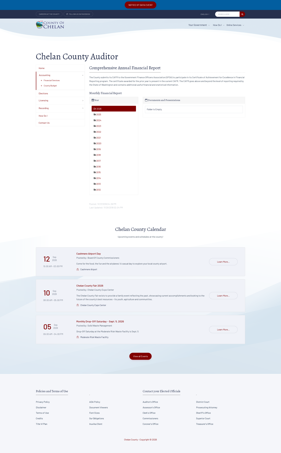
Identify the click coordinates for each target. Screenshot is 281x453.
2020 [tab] (98, 143)
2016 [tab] (98, 166)
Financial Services (50, 80)
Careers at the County (49, 14)
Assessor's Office (151, 407)
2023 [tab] (98, 126)
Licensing (43, 100)
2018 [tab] (98, 154)
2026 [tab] (98, 108)
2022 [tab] (98, 131)
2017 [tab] (98, 160)
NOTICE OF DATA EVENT (140, 5)
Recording (44, 108)
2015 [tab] (98, 172)
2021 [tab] (98, 137)
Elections (43, 93)
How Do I (217, 25)
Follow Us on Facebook (79, 14)
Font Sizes (94, 412)
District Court (202, 401)
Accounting (44, 75)
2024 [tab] (98, 120)
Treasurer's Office (204, 423)
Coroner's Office (150, 423)
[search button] (242, 14)
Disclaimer (41, 407)
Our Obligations (96, 418)
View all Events (140, 356)
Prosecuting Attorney (206, 407)
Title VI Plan (41, 423)
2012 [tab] (98, 189)
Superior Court (203, 418)
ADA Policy (94, 401)
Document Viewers (98, 407)
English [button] (204, 14)
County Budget (48, 85)
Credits (39, 418)
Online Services (234, 25)
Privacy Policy (43, 401)
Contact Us (44, 122)
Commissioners (150, 418)
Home (41, 68)
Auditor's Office (150, 401)
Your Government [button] (198, 24)
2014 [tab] (98, 178)
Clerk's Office (149, 412)
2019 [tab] (98, 149)
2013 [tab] (98, 183)
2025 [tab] (98, 114)
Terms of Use (42, 412)
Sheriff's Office (203, 412)
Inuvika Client (95, 423)
